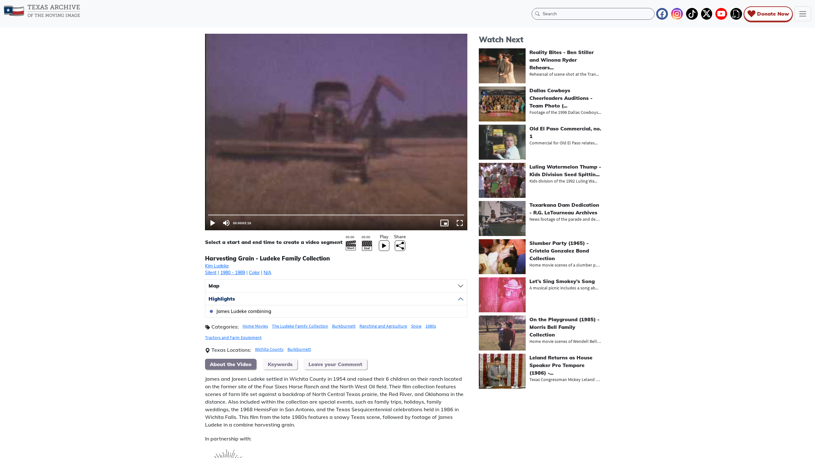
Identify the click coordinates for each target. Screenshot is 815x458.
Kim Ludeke (217, 266)
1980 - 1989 (232, 272)
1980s (430, 326)
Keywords (280, 364)
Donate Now (773, 13)
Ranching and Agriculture (383, 326)
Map (214, 285)
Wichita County (269, 349)
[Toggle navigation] (802, 13)
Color (254, 272)
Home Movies (255, 326)
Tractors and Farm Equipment (233, 337)
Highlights (222, 298)
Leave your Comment (335, 364)
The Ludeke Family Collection (300, 326)
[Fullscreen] (459, 223)
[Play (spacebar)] (212, 223)
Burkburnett (344, 326)
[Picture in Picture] (444, 223)
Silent (210, 272)
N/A (267, 272)
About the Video (231, 364)
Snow (416, 326)
